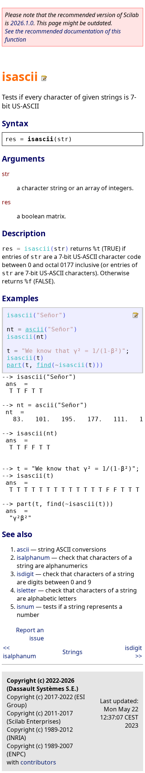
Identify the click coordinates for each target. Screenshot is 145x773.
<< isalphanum (19, 652)
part (14, 364)
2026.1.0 (21, 23)
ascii (34, 329)
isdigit (25, 574)
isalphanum (33, 557)
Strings (72, 652)
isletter (26, 590)
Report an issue (30, 634)
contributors (38, 762)
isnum (25, 607)
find (43, 364)
